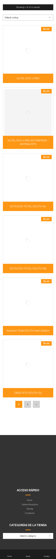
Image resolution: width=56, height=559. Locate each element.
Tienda (29, 509)
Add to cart (29, 67)
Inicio (29, 500)
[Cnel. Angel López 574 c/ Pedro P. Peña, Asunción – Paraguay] (28, 475)
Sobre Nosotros (30, 504)
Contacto (30, 513)
